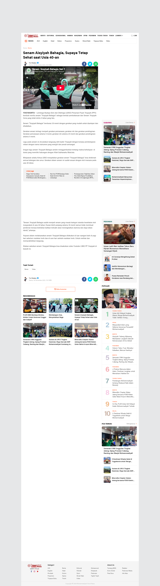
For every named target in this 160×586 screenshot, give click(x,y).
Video (108, 41)
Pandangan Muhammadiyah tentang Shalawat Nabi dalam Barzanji (122, 383)
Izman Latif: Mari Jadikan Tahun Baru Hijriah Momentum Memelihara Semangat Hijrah (119, 248)
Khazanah (78, 35)
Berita (43, 35)
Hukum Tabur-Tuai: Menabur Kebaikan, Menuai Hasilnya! (122, 349)
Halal (52, 41)
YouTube (37, 574)
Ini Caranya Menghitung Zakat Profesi (123, 258)
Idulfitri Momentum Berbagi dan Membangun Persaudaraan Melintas (122, 268)
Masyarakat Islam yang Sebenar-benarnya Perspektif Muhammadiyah (122, 327)
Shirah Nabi (86, 41)
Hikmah (70, 35)
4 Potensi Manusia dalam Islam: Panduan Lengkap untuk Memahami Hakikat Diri (123, 371)
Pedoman (92, 35)
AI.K (38, 41)
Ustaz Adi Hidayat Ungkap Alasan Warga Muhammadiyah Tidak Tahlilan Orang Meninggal (123, 316)
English (45, 41)
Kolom (60, 41)
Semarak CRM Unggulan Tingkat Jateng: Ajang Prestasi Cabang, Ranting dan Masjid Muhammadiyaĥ (118, 150)
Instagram (34, 574)
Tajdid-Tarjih (102, 35)
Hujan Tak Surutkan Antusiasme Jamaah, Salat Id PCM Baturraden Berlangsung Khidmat (36, 176)
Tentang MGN (111, 568)
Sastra (77, 41)
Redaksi (124, 568)
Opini (85, 35)
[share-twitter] (90, 64)
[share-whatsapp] (95, 64)
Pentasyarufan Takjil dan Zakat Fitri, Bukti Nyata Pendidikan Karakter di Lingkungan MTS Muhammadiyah (84, 176)
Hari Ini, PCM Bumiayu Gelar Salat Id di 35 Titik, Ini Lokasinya (59, 176)
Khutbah (50, 573)
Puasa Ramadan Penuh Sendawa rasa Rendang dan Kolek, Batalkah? (122, 277)
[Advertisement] (80, 16)
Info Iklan (125, 573)
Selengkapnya (131, 424)
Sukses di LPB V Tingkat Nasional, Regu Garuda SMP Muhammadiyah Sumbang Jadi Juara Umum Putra (123, 159)
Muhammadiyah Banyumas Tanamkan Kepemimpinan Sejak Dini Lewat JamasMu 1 (122, 178)
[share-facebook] (84, 64)
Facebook (31, 574)
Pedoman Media (127, 571)
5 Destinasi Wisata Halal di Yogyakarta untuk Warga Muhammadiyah (121, 416)
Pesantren (68, 41)
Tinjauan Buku (98, 41)
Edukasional (61, 35)
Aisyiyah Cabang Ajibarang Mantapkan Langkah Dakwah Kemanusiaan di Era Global (122, 339)
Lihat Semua (129, 122)
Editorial (50, 35)
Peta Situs (110, 573)
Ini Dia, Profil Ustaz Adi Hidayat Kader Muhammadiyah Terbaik (123, 405)
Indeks (30, 41)
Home (25, 48)
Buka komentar (61, 289)
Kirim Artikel (111, 571)
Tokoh (111, 35)
